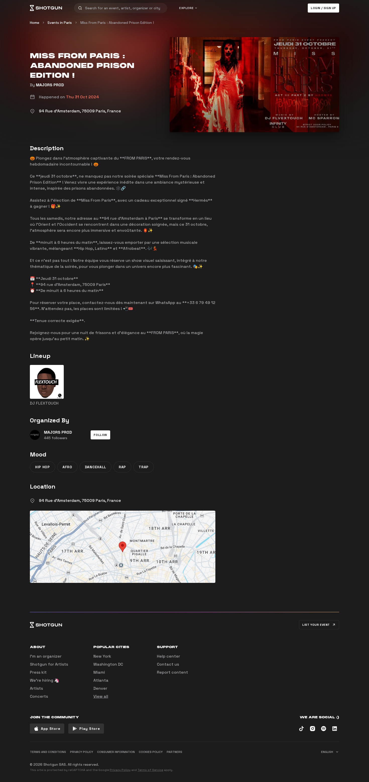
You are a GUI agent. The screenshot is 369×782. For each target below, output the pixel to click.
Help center (168, 656)
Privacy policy (81, 752)
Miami (99, 672)
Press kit (38, 672)
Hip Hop (42, 467)
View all (100, 696)
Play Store (89, 728)
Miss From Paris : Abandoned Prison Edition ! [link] (117, 22)
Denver (100, 688)
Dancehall (95, 467)
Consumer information (116, 752)
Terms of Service (150, 770)
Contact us (168, 664)
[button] (100, 434)
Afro (67, 467)
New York (102, 656)
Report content (172, 672)
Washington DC (108, 664)
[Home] (46, 8)
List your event (316, 625)
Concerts (39, 696)
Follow (100, 435)
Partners (174, 752)
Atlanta (100, 680)
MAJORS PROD (50, 85)
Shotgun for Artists (49, 664)
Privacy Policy (120, 770)
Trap (144, 467)
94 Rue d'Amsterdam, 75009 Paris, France (80, 500)
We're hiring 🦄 (44, 680)
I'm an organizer (46, 656)
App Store (50, 728)
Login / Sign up (323, 8)
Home (34, 22)
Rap (122, 467)
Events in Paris (60, 22)
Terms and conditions (48, 752)
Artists (36, 688)
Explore (186, 8)
